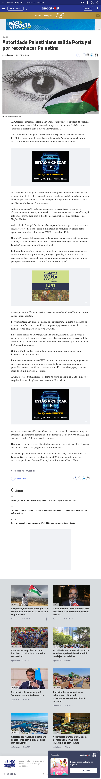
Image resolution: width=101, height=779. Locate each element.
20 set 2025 (22, 55)
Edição (15, 8)
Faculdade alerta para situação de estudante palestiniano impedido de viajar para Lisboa (71, 653)
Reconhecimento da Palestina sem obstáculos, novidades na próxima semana (71, 611)
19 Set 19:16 (26, 619)
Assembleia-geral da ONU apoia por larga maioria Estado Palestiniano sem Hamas (70, 740)
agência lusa (15, 660)
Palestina (30, 471)
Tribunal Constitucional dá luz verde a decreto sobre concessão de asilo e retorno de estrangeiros (49, 511)
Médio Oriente (17, 471)
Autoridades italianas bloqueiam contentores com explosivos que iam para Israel (28, 740)
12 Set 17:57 (68, 747)
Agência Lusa (15, 619)
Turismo (10, 2)
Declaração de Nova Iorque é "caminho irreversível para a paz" (29, 693)
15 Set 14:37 (68, 619)
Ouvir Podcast (84, 770)
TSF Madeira (30, 2)
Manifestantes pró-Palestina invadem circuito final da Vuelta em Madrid (28, 653)
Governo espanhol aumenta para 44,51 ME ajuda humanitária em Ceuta (43, 522)
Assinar (88, 8)
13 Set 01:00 (26, 699)
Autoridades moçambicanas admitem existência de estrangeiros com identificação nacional (69, 696)
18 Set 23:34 (26, 747)
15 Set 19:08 (68, 660)
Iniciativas (41, 2)
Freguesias (19, 2)
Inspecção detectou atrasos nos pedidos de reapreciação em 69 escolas (43, 500)
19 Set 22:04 (68, 705)
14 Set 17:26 (26, 660)
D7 (3, 2)
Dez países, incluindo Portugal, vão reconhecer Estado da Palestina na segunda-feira (29, 611)
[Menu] (3, 8)
